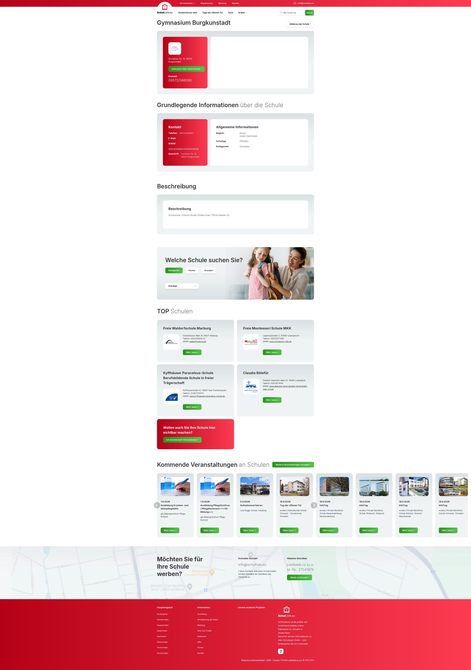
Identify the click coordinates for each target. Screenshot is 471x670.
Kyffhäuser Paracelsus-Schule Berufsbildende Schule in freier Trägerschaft (188, 378)
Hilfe (199, 642)
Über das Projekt (204, 631)
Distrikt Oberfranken (248, 136)
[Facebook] (280, 651)
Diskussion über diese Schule (186, 69)
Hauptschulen (163, 625)
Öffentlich (244, 141)
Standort (208, 270)
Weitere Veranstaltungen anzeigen (292, 464)
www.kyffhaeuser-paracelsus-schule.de (207, 396)
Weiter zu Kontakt (298, 577)
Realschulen (162, 631)
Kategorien (174, 270)
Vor (157, 505)
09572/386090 (180, 80)
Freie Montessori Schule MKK (267, 328)
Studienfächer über (187, 12)
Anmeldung (202, 614)
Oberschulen (162, 642)
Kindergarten (162, 614)
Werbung (222, 3)
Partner (200, 647)
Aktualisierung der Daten (207, 619)
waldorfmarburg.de (197, 341)
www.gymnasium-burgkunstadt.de (183, 148)
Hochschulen (162, 653)
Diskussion (201, 636)
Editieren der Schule (299, 24)
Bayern (243, 133)
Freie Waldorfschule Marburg (187, 328)
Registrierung (207, 3)
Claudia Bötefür (256, 373)
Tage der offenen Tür (212, 12)
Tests (230, 12)
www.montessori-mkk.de (280, 341)
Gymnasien (245, 146)
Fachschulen (162, 647)
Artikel (241, 12)
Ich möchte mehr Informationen (181, 440)
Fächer (192, 270)
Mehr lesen (191, 352)
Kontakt (235, 3)
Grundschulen (163, 619)
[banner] (164, 8)
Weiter (314, 505)
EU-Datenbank (186, 3)
